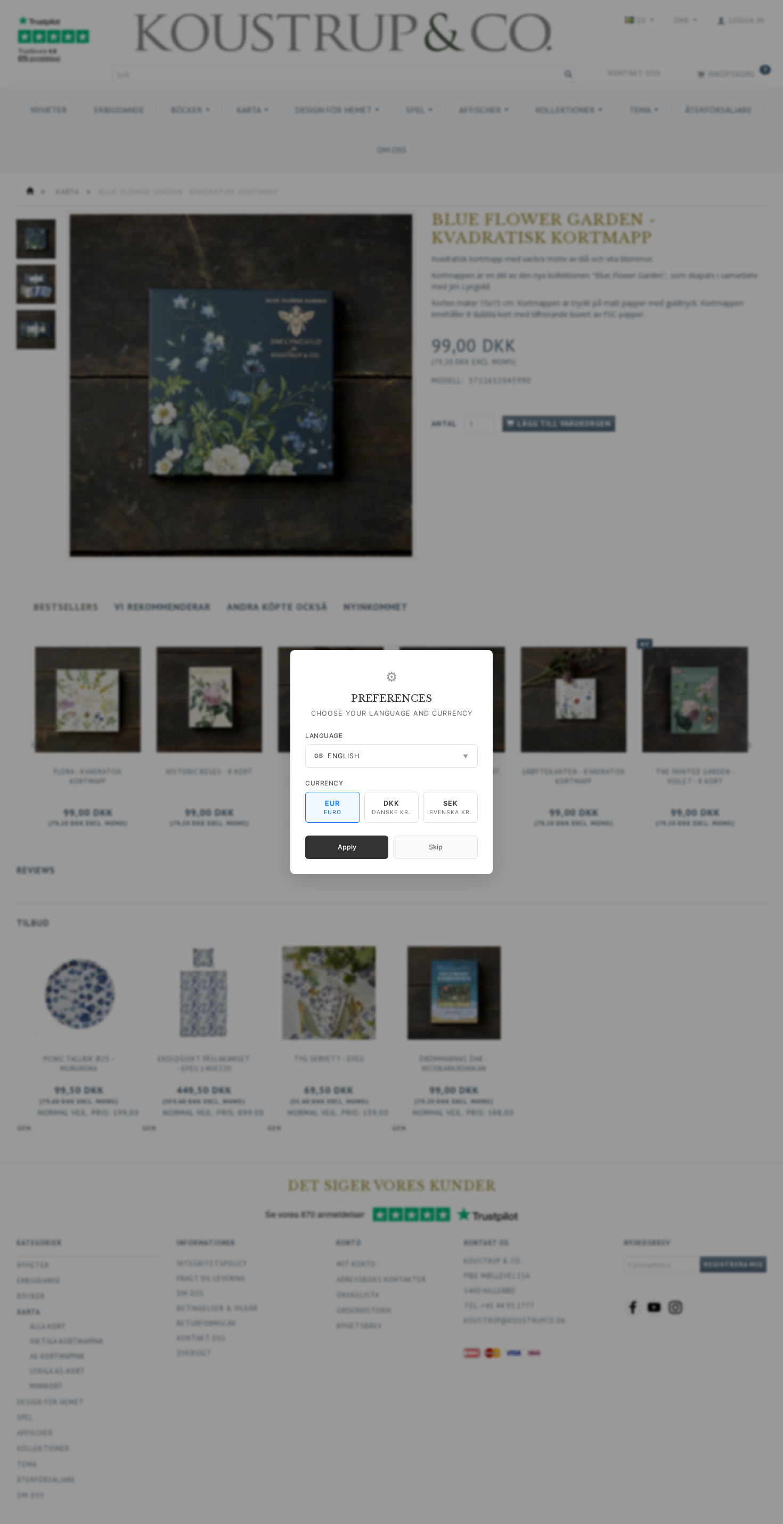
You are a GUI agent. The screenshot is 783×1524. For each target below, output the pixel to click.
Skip (436, 847)
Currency (324, 783)
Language (323, 736)
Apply (347, 847)
